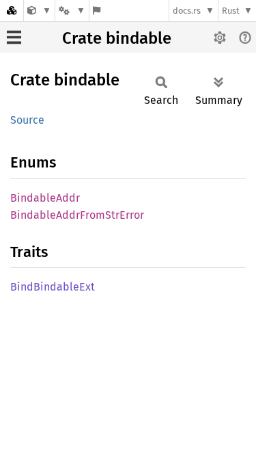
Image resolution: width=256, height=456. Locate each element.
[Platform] (71, 10)
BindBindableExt (52, 286)
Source (27, 119)
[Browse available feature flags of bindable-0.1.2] (96, 10)
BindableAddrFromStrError (77, 215)
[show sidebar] (14, 37)
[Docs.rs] (11, 10)
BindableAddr (45, 197)
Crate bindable (116, 38)
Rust (231, 10)
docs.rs (187, 10)
